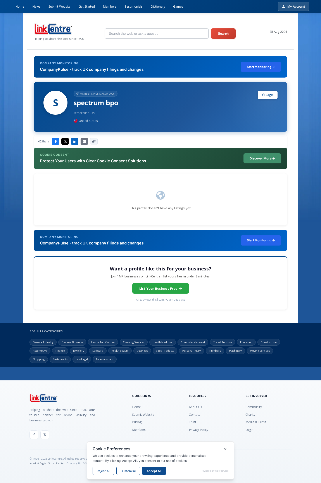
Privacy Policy (198, 430)
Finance (60, 351)
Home (20, 6)
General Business (72, 342)
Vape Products (165, 351)
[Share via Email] (84, 141)
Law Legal (82, 359)
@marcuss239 (84, 113)
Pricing (137, 422)
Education (246, 342)
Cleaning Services (133, 342)
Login (270, 95)
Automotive (40, 351)
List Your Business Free (158, 288)
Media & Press (255, 422)
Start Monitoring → (261, 67)
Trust (192, 422)
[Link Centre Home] (59, 29)
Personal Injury (191, 351)
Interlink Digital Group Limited (47, 463)
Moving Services (260, 351)
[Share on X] (65, 141)
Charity (250, 414)
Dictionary (158, 6)
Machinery (235, 351)
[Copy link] (94, 141)
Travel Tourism (222, 342)
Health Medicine (163, 342)
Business (142, 351)
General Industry (43, 342)
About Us (195, 407)
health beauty (120, 351)
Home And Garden (103, 342)
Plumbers (215, 351)
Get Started (87, 6)
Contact (194, 414)
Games (178, 6)
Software (97, 351)
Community (253, 407)
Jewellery (78, 351)
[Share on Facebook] (55, 141)
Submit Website (59, 6)
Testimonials (133, 6)
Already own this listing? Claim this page (160, 299)
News (36, 6)
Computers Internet (193, 342)
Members (109, 6)
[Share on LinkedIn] (74, 141)
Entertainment (104, 359)
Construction (269, 342)
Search (223, 33)
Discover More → (262, 158)
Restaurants (60, 359)
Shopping (39, 359)
